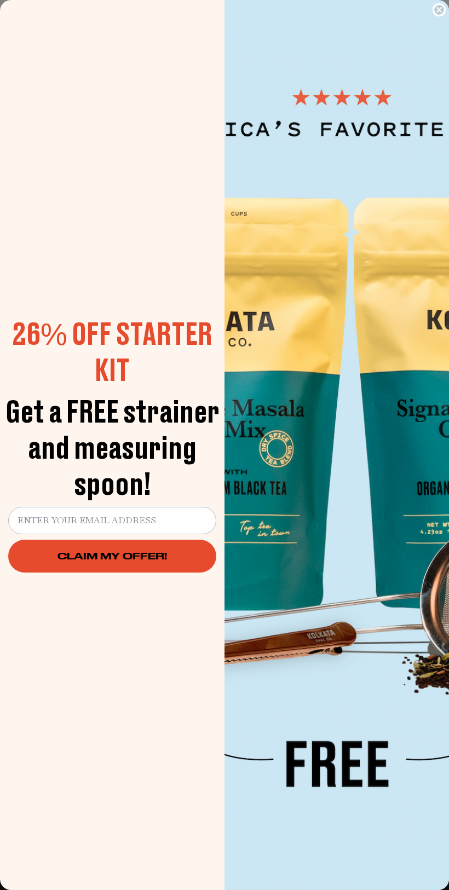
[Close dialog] (439, 9)
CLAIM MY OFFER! (112, 556)
